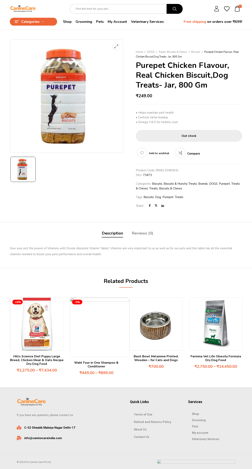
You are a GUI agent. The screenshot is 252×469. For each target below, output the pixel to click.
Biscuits (195, 52)
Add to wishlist (159, 153)
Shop (195, 414)
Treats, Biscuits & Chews (173, 52)
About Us (140, 429)
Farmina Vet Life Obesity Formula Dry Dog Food (216, 358)
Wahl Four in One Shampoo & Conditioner (96, 365)
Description (112, 233)
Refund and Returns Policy (152, 422)
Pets (195, 426)
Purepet (224, 184)
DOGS (151, 52)
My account (200, 433)
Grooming (199, 420)
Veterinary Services (205, 439)
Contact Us (141, 437)
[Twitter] (156, 206)
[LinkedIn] (162, 206)
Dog (158, 197)
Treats (179, 197)
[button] (237, 9)
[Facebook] (150, 206)
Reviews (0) (142, 233)
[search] (175, 9)
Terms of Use (143, 414)
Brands (203, 184)
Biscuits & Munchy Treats (180, 184)
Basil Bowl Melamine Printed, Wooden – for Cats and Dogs (156, 358)
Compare (193, 154)
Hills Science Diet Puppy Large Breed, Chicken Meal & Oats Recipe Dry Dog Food (37, 360)
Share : (140, 206)
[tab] (112, 233)
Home (139, 52)
